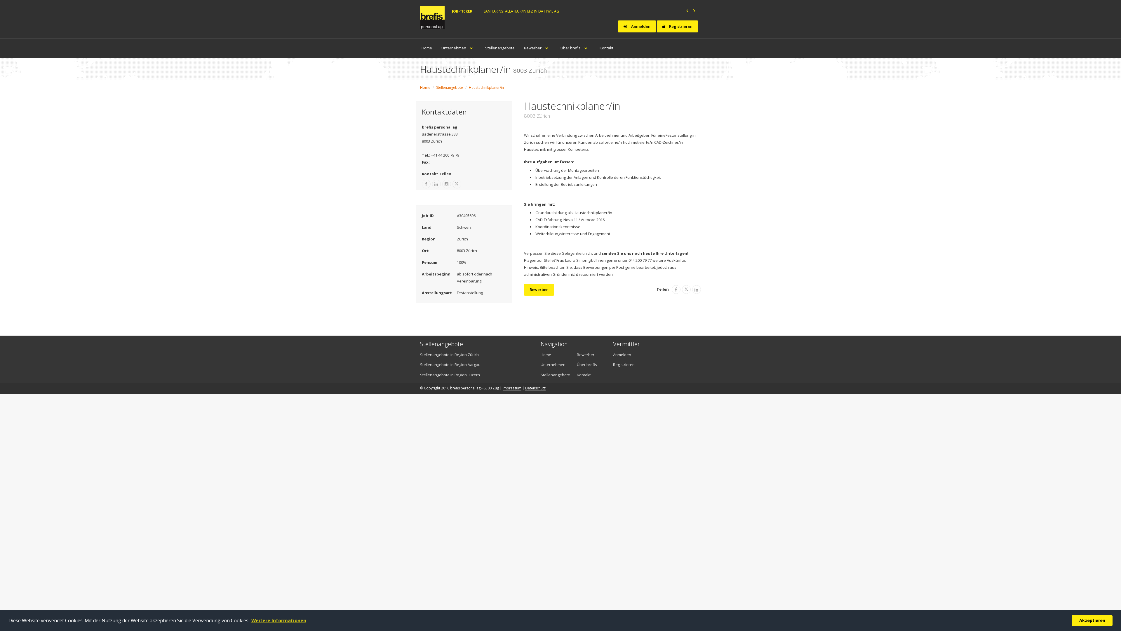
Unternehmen (454, 48)
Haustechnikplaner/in (486, 87)
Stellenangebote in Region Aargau (450, 364)
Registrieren (680, 26)
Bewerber (533, 48)
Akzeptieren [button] (1092, 620)
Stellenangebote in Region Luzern (450, 374)
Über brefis (571, 48)
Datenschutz (535, 388)
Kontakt (606, 48)
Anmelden (640, 26)
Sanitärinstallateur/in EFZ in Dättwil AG (521, 11)
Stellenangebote (500, 48)
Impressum (512, 388)
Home (427, 48)
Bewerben (539, 289)
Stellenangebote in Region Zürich (449, 354)
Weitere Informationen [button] (278, 620)
